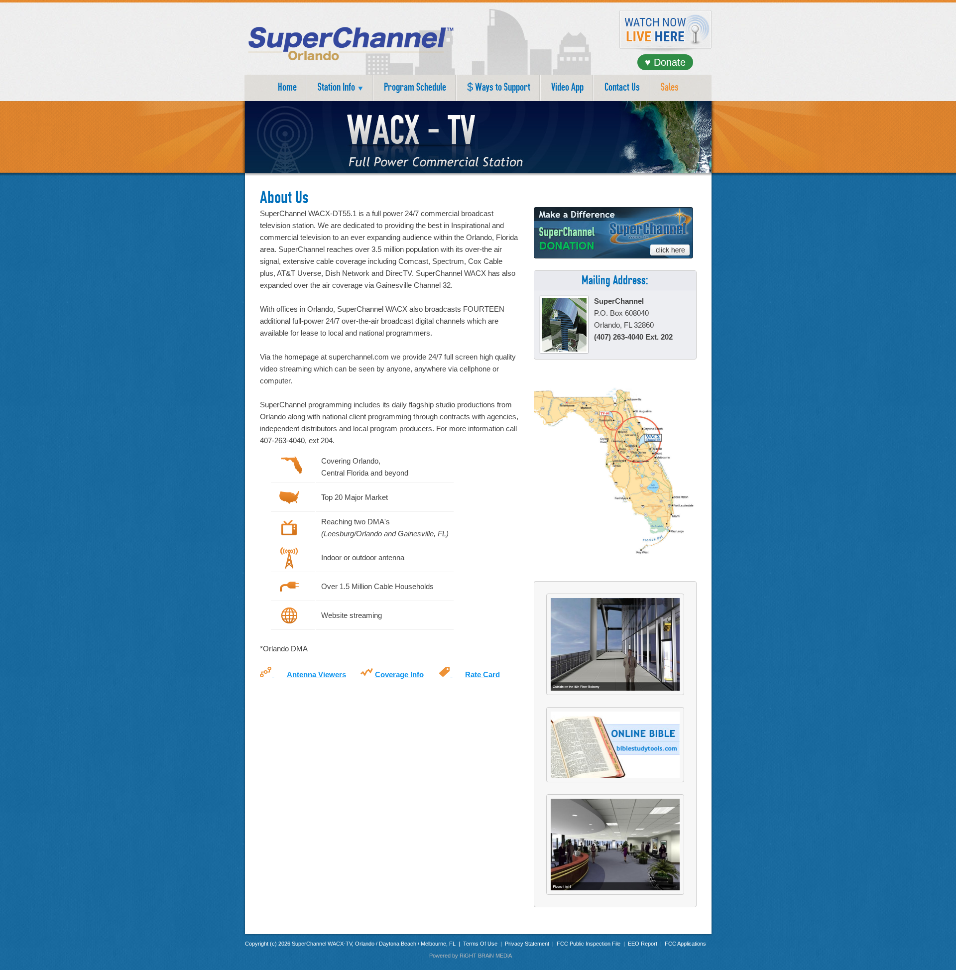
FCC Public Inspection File (588, 944)
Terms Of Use (481, 944)
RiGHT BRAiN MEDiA (486, 956)
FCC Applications (685, 944)
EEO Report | (646, 944)
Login (519, 956)
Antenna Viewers (316, 674)
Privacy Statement (527, 944)
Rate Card (482, 674)
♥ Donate (665, 62)
